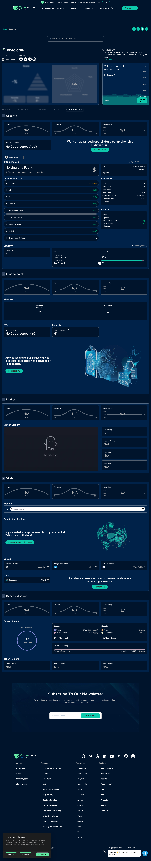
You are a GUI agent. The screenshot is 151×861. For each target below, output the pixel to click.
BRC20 (80, 811)
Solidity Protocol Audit (52, 826)
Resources (105, 773)
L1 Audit (46, 773)
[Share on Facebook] (134, 29)
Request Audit (100, 149)
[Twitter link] (25, 59)
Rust (79, 826)
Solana (80, 821)
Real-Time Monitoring (52, 811)
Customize (42, 854)
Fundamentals (24, 109)
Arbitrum (81, 800)
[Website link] (21, 59)
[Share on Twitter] (138, 29)
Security (6, 109)
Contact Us (130, 8)
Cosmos (81, 805)
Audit (103, 789)
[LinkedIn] (104, 756)
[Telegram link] (30, 59)
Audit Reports (48, 8)
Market (42, 109)
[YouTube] (111, 756)
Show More (107, 60)
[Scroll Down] (99, 263)
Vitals (56, 109)
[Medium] (90, 756)
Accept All (25, 854)
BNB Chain (82, 773)
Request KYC (14, 371)
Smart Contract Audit (52, 768)
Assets (104, 779)
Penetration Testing (51, 789)
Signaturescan (22, 784)
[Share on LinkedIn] (142, 29)
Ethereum (81, 768)
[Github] (83, 756)
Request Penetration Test (20, 542)
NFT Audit (47, 779)
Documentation (107, 784)
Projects (104, 800)
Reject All (11, 854)
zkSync (80, 795)
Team (103, 805)
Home (5, 29)
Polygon (80, 779)
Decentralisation (74, 109)
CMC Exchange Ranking (53, 821)
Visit (106, 2)
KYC (44, 784)
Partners (104, 811)
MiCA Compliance (50, 816)
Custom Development (52, 800)
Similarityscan (22, 779)
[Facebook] (125, 756)
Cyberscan (13, 29)
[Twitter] (118, 756)
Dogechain (82, 784)
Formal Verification (51, 805)
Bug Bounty (48, 795)
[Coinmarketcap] (97, 756)
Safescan (20, 773)
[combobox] (14, 157)
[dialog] (27, 845)
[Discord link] (34, 59)
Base (79, 816)
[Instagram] (133, 756)
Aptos (80, 789)
